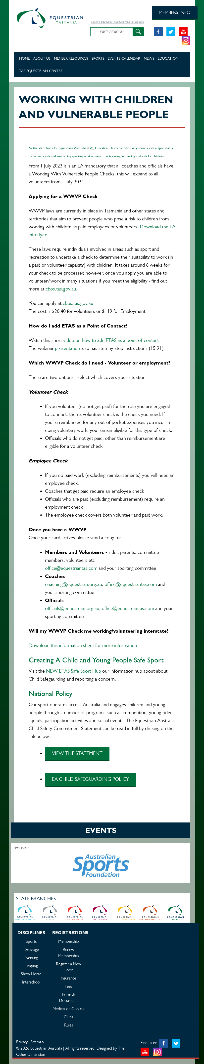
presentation (67, 348)
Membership (68, 941)
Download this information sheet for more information (83, 645)
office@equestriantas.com (71, 568)
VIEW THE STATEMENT (77, 753)
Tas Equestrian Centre (40, 71)
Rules (68, 1025)
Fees (68, 986)
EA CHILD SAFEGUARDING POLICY (90, 779)
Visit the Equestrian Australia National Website (117, 21)
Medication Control (68, 1008)
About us (42, 58)
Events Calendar (124, 58)
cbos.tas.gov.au (61, 289)
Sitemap (37, 1041)
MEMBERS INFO (175, 12)
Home (24, 58)
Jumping (31, 965)
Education (168, 58)
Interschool (31, 982)
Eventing (31, 957)
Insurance (68, 978)
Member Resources (71, 58)
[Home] (48, 17)
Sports (98, 58)
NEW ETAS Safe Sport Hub (74, 671)
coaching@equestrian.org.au (73, 584)
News (149, 58)
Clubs (68, 1016)
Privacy (22, 1041)
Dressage (31, 949)
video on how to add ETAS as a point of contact (110, 340)
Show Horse (31, 973)
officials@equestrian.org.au (72, 608)
